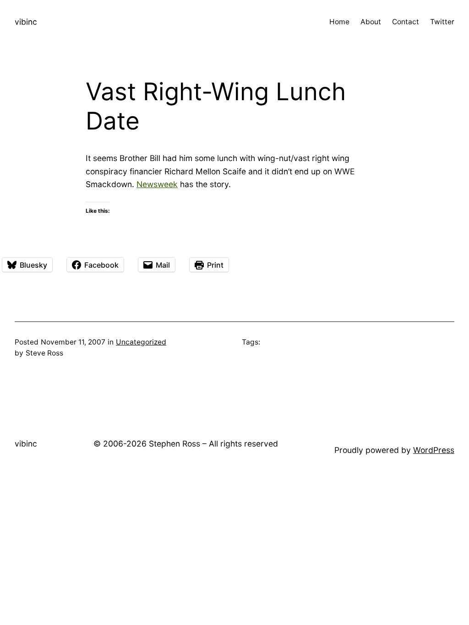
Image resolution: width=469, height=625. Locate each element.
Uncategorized (141, 342)
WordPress (433, 450)
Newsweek (157, 184)
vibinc (26, 22)
